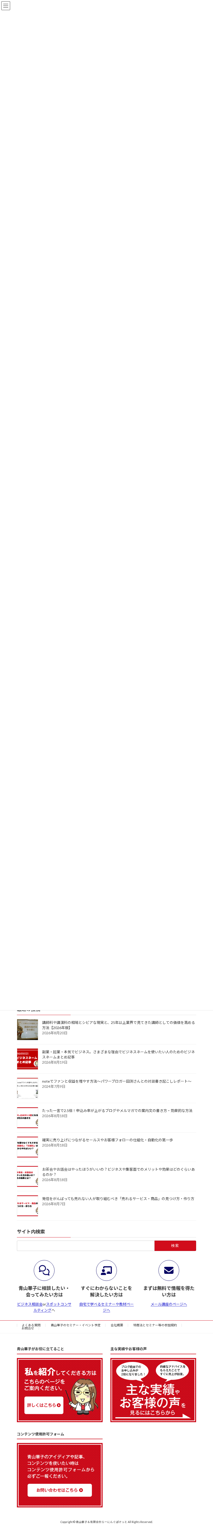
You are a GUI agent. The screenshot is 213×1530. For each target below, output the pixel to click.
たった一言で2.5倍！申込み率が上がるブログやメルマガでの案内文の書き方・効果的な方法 (117, 1110)
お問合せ (28, 1328)
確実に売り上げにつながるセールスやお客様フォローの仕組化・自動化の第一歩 (107, 1140)
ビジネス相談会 (30, 1304)
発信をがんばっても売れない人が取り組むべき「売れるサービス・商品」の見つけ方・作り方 (118, 1198)
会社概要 (117, 1325)
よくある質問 (31, 1325)
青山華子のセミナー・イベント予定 (76, 1325)
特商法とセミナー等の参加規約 (155, 1325)
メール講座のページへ (169, 1304)
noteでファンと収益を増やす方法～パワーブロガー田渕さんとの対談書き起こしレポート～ (116, 1081)
